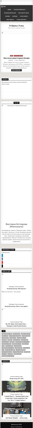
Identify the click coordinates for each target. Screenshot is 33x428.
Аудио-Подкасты (10, 19)
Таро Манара (27, 352)
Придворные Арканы (6, 344)
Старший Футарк (18, 348)
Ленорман (4, 340)
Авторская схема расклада (15, 336)
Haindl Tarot (5, 336)
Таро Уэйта (10, 354)
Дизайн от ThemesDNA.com (16, 426)
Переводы (12, 342)
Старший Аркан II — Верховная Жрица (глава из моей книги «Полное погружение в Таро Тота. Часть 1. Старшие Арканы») (16, 398)
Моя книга (10, 340)
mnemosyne (11, 60)
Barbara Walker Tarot (7, 334)
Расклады (11, 286)
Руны (11, 55)
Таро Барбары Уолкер (10, 350)
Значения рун (13, 338)
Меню (4, 6)
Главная (9, 9)
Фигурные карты (17, 354)
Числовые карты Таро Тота (8, 356)
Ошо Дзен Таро (5, 342)
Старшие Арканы (17, 346)
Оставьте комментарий (19, 60)
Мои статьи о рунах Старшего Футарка (16, 58)
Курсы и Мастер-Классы (23, 13)
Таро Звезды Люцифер (18, 352)
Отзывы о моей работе (21, 19)
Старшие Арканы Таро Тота (8, 348)
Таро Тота (4, 354)
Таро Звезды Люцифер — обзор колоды (16, 418)
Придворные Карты (16, 344)
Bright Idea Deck (16, 334)
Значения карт (5, 338)
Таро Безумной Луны (20, 350)
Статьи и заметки (24, 16)
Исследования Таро (21, 338)
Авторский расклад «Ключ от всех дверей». (16, 306)
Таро (21, 322)
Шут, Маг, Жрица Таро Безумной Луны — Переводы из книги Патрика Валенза (16, 325)
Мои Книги (7, 16)
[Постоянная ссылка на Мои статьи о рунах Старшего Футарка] (16, 43)
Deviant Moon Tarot (25, 334)
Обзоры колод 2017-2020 (16, 378)
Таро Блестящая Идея (7, 352)
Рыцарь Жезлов (9, 346)
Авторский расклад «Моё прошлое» (16, 289)
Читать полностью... (17, 70)
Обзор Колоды (17, 340)
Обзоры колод (24, 340)
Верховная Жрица (26, 336)
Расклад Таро (25, 344)
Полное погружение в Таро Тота (22, 342)
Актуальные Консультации (10, 13)
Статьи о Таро (26, 348)
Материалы (15, 16)
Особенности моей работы (19, 9)
